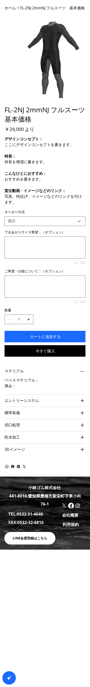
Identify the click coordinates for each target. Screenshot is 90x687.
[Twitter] (24, 466)
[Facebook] (12, 466)
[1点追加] (28, 319)
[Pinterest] (18, 466)
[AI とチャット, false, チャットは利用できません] (9, 678)
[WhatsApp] (7, 466)
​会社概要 (70, 515)
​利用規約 (71, 524)
